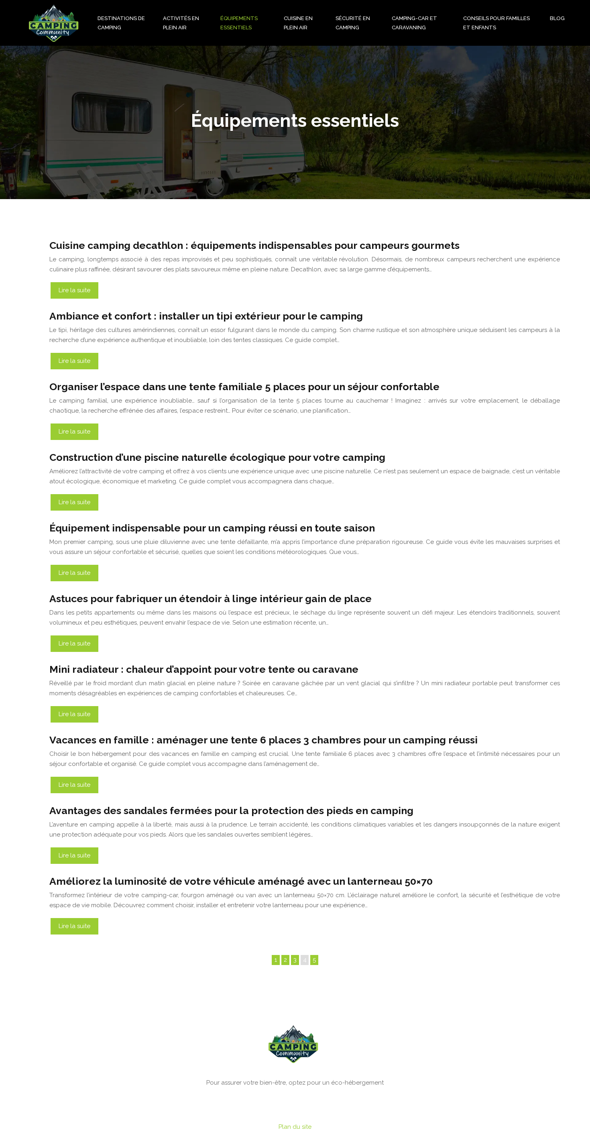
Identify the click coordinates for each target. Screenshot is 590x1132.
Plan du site (295, 1126)
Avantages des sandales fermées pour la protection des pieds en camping (231, 810)
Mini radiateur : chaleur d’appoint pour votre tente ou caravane (203, 669)
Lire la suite (74, 290)
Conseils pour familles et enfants (496, 23)
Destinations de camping (121, 23)
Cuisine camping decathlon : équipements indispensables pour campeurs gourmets (254, 245)
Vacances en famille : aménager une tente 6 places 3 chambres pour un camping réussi (263, 740)
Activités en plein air (181, 23)
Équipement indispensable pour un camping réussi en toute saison (212, 528)
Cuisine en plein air (298, 23)
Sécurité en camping (353, 23)
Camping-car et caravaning (414, 23)
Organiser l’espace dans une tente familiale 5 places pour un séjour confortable (244, 387)
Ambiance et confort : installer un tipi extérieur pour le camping (206, 316)
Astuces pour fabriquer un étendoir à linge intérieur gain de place (210, 598)
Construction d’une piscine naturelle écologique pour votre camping (217, 457)
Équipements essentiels (239, 23)
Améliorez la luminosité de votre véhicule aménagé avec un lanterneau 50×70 (241, 881)
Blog (557, 18)
